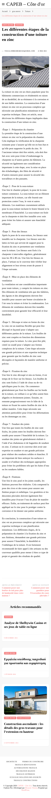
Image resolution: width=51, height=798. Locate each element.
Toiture (19, 25)
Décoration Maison (25, 771)
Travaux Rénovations (25, 765)
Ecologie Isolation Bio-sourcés (25, 777)
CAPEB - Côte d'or (24, 786)
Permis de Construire (33, 762)
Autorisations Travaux (25, 768)
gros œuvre (8, 25)
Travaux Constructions (25, 780)
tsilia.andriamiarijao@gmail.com (20, 51)
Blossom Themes (31, 788)
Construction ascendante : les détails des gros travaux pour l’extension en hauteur (23, 727)
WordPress (25, 790)
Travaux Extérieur (25, 774)
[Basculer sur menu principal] (3, 4)
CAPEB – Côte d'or (25, 4)
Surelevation (24, 718)
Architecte (11, 762)
